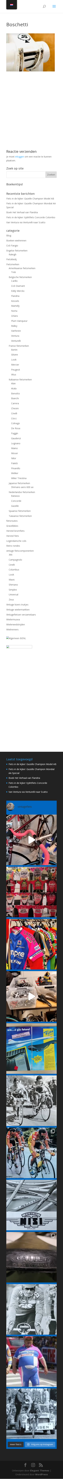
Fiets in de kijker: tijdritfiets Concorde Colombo (30, 217)
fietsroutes (12, 520)
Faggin (14, 433)
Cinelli (14, 413)
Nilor (13, 458)
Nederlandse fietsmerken (22, 492)
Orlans (14, 315)
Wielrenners (12, 629)
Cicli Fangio (12, 245)
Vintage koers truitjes (17, 604)
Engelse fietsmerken (16, 250)
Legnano (15, 443)
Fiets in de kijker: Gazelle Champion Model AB (30, 198)
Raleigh (12, 254)
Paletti (14, 463)
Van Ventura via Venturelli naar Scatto (25, 222)
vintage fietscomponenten (20, 550)
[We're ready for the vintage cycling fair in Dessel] (31, 996)
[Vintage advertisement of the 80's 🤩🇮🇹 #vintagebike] (31, 1205)
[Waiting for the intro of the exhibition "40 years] (31, 892)
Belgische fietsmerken (20, 277)
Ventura (15, 335)
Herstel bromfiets (15, 530)
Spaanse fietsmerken (20, 510)
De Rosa (15, 428)
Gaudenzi (16, 438)
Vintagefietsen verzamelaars (21, 614)
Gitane (14, 354)
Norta (14, 310)
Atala (13, 388)
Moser (14, 453)
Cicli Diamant (18, 285)
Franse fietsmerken (19, 345)
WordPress (41, 1474)
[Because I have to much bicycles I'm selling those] (31, 840)
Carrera (15, 403)
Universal (13, 594)
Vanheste (16, 330)
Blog (8, 235)
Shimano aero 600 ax (22, 487)
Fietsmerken (12, 264)
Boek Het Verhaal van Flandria (22, 212)
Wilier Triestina (18, 478)
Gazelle (15, 505)
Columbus (14, 569)
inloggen (19, 156)
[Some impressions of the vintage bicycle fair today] (31, 944)
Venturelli (16, 340)
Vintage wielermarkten (18, 609)
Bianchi (15, 398)
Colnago (15, 423)
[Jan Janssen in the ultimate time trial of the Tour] (31, 1413)
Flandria (15, 295)
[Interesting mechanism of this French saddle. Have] (31, 1257)
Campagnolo (15, 559)
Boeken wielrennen (16, 240)
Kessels (15, 300)
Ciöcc (14, 418)
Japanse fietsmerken (19, 483)
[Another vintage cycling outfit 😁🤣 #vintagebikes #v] (31, 1361)
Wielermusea (13, 619)
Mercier (15, 364)
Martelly (15, 305)
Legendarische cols (16, 540)
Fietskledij (11, 259)
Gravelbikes (12, 525)
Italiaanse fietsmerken (20, 379)
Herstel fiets (12, 535)
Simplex (13, 589)
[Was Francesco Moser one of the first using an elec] (31, 1309)
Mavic (12, 579)
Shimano (13, 584)
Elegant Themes (39, 1470)
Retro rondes (13, 545)
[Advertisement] (31, 103)
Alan (13, 383)
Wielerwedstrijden (15, 624)
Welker (14, 473)
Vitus (13, 374)
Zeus (11, 599)
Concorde (16, 500)
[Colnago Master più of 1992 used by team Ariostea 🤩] (31, 1153)
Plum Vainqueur (19, 320)
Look (13, 359)
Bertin (14, 349)
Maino (14, 448)
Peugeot (15, 369)
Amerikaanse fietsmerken (22, 268)
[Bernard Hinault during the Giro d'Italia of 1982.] (31, 1100)
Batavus (15, 495)
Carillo (14, 280)
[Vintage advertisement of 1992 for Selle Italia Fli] (31, 1048)
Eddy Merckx (17, 290)
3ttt (10, 554)
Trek (13, 272)
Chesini (15, 408)
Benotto (15, 393)
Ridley (14, 325)
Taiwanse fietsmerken (20, 515)
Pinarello (15, 468)
